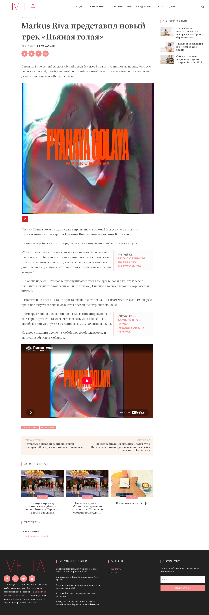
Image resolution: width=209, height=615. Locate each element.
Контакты (116, 569)
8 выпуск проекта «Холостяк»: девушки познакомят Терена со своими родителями (87, 507)
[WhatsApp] (46, 53)
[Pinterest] (38, 53)
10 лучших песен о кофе (132, 503)
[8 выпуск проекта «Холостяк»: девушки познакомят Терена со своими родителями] (87, 483)
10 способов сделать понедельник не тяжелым (75, 594)
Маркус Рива (30, 427)
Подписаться (182, 588)
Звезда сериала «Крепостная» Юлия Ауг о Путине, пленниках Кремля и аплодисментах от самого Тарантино (120, 447)
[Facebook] (24, 53)
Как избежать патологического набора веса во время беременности (189, 33)
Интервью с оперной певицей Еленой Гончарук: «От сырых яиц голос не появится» (53, 445)
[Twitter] (31, 53)
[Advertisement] (183, 116)
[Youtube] (32, 578)
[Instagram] (15, 578)
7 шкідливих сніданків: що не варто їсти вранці (190, 46)
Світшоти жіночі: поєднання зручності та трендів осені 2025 (189, 59)
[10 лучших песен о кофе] (132, 483)
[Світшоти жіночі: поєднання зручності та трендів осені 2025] (167, 59)
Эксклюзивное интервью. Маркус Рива (131, 262)
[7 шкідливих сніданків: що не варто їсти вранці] (167, 47)
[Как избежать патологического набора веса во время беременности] (167, 32)
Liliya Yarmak (46, 46)
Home (24, 17)
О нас (114, 572)
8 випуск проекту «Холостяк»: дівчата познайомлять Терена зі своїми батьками (42, 507)
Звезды (32, 17)
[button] (202, 6)
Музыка (132, 497)
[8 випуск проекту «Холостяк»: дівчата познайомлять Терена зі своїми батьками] (42, 483)
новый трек (47, 427)
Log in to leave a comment (34, 536)
